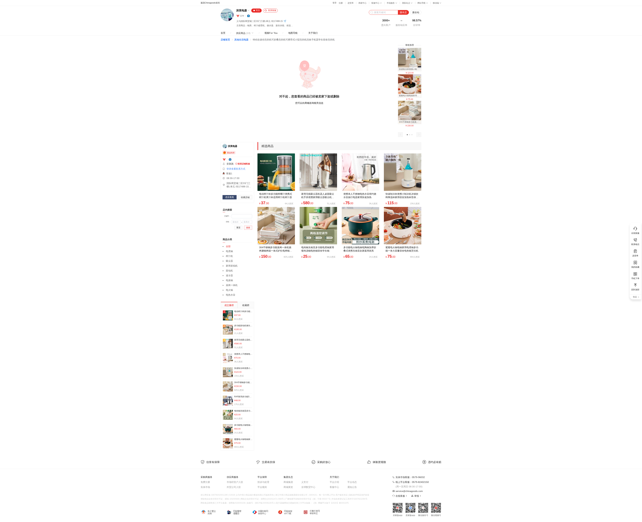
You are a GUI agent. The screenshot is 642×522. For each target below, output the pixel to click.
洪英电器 (241, 10)
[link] (225, 39)
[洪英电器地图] (285, 21)
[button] (407, 134)
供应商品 (243, 33)
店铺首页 (225, 39)
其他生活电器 (241, 39)
